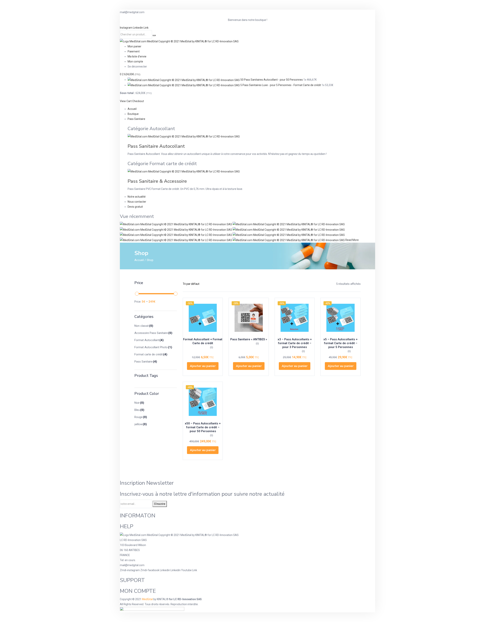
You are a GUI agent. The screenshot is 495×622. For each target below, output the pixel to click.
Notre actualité (137, 196)
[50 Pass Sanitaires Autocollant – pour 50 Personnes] (176, 224)
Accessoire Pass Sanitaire (153, 333)
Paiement (134, 51)
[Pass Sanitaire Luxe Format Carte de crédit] (289, 239)
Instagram (126, 27)
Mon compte (135, 61)
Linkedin (138, 27)
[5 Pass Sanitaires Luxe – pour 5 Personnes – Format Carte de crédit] (176, 234)
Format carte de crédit (150, 354)
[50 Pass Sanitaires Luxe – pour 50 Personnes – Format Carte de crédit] (176, 239)
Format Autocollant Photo (153, 347)
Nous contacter (137, 201)
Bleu (139, 410)
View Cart (126, 101)
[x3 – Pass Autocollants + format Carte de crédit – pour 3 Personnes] (295, 318)
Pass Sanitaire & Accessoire (157, 181)
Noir (139, 402)
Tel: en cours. (128, 560)
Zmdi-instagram (130, 570)
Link (146, 27)
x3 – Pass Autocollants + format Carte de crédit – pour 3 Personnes (295, 343)
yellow (140, 424)
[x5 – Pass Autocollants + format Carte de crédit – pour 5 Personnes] (340, 318)
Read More (352, 239)
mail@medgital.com (132, 565)
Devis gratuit (135, 206)
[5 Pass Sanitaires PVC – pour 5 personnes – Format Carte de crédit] (289, 229)
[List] (232, 284)
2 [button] (131, 74)
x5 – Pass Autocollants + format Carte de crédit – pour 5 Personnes (340, 343)
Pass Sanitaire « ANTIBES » (248, 339)
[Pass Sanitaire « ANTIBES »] (249, 318)
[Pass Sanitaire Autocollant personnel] (176, 229)
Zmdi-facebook (150, 570)
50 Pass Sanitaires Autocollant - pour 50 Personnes (271, 79)
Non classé (143, 326)
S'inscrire (159, 503)
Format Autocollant (149, 340)
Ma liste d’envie (137, 56)
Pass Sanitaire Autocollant (156, 146)
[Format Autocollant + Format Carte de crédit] (203, 318)
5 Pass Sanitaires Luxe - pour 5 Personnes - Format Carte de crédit (280, 85)
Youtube (186, 570)
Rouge (140, 417)
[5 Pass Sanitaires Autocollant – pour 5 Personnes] (289, 224)
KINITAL (161, 599)
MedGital (147, 599)
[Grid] (226, 284)
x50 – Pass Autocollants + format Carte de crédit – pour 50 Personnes (203, 427)
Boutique (133, 113)
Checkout (138, 101)
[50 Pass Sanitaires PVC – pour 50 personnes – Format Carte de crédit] (289, 234)
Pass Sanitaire (136, 118)
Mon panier (134, 46)
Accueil (132, 108)
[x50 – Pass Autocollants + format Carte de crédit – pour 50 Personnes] (203, 402)
